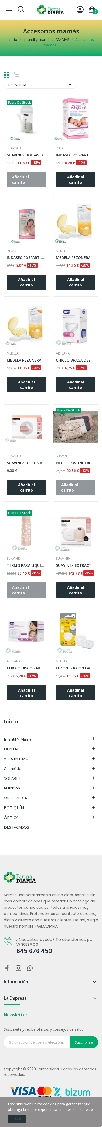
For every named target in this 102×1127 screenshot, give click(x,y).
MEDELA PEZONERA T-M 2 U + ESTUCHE (75, 257)
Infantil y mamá (17, 739)
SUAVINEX (14, 148)
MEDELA (62, 250)
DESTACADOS (16, 827)
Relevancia (40, 85)
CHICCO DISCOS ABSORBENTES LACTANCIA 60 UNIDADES (26, 667)
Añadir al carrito (75, 179)
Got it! (16, 1119)
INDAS (60, 148)
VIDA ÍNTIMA (16, 758)
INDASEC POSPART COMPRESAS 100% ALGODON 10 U (26, 257)
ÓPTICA (11, 817)
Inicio (11, 722)
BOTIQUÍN (14, 807)
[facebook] (7, 968)
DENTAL (11, 748)
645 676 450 (34, 951)
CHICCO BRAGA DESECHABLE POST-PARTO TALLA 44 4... (75, 360)
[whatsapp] (30, 968)
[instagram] (18, 968)
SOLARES (12, 778)
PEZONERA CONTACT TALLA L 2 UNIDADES (75, 667)
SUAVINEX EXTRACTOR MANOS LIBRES (75, 565)
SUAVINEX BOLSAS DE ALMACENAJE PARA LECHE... (26, 154)
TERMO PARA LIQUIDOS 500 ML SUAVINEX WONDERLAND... (26, 565)
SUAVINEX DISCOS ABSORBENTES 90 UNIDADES (26, 462)
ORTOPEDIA (15, 797)
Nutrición (12, 787)
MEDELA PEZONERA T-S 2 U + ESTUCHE (26, 360)
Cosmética (13, 768)
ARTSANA (63, 353)
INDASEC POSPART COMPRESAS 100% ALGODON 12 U (75, 154)
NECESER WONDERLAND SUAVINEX (75, 462)
